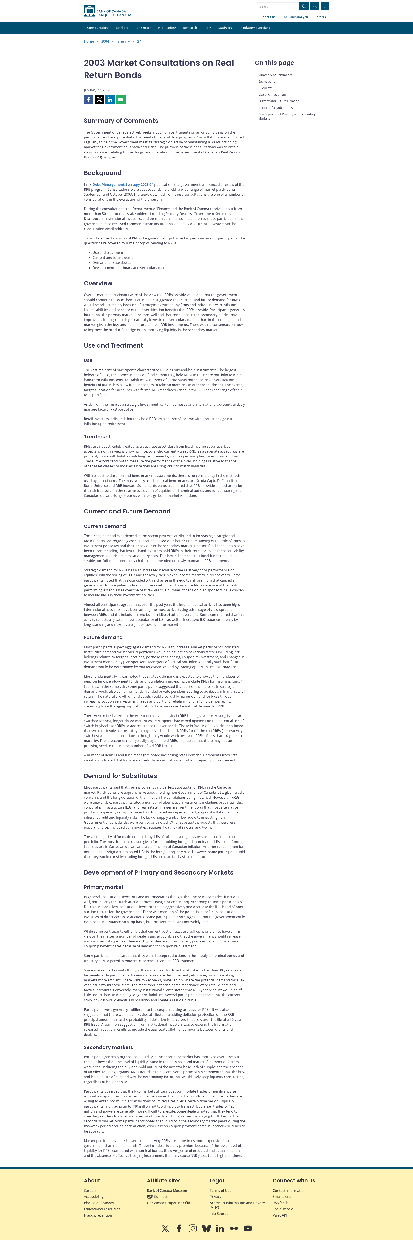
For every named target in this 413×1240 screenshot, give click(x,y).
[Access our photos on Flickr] (234, 1231)
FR (315, 6)
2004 (105, 41)
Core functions (98, 28)
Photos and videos (99, 1202)
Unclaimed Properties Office (170, 1202)
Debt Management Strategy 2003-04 (122, 184)
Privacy (215, 1196)
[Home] (107, 11)
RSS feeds (280, 1202)
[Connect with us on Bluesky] (207, 1231)
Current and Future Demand (278, 101)
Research (190, 28)
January (123, 41)
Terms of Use (220, 1190)
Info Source (219, 1213)
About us (269, 17)
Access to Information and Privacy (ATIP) (237, 1205)
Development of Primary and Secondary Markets (287, 116)
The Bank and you (295, 17)
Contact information (289, 1190)
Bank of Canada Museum (167, 1190)
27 (139, 41)
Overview (265, 88)
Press (207, 28)
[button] (88, 99)
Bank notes (143, 28)
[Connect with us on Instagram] (193, 1231)
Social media (283, 1209)
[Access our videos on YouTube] (247, 1231)
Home (89, 41)
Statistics (225, 28)
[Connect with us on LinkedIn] (221, 1231)
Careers (320, 17)
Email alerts (282, 1196)
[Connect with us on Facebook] (179, 1231)
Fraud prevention (98, 1215)
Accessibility (93, 1196)
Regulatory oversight (254, 28)
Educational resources (102, 1209)
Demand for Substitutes (275, 108)
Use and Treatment (272, 94)
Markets (122, 28)
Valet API (280, 1215)
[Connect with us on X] (166, 1231)
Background (267, 81)
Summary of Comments (275, 75)
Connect (157, 1196)
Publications (167, 28)
